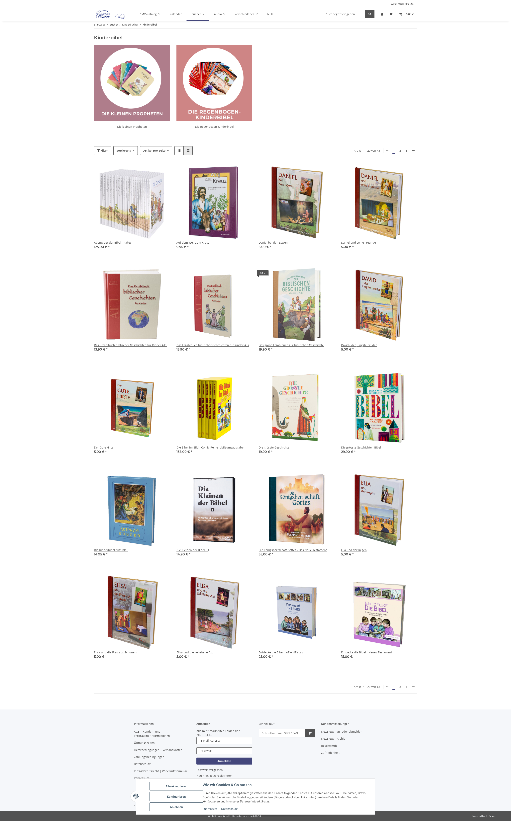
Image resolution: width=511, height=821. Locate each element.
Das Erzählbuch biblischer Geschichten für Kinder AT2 (212, 345)
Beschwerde (329, 746)
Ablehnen (176, 807)
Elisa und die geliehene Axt (194, 652)
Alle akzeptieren (176, 786)
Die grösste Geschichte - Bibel (361, 447)
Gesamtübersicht (402, 4)
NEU (270, 14)
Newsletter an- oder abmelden (341, 731)
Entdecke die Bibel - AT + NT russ (281, 652)
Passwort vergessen (209, 770)
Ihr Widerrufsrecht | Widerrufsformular (160, 771)
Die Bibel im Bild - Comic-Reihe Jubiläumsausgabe (210, 447)
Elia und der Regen (354, 550)
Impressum (210, 808)
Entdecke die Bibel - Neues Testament (366, 652)
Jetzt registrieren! (221, 776)
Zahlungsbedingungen (149, 757)
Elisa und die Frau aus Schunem (115, 652)
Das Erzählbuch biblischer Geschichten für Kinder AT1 (130, 345)
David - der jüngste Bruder (359, 345)
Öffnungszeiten (144, 743)
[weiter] (413, 150)
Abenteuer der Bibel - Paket (112, 242)
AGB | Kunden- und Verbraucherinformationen (152, 734)
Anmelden (224, 761)
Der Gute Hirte (103, 447)
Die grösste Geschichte (274, 447)
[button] (382, 14)
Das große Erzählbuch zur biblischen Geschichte (291, 345)
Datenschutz (229, 808)
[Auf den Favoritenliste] (163, 171)
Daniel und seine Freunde (358, 242)
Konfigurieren (176, 796)
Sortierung (124, 150)
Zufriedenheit (330, 753)
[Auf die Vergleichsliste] (153, 171)
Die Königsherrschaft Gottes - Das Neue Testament (293, 550)
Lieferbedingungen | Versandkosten (158, 750)
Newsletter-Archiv (333, 738)
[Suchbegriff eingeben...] (369, 14)
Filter (104, 150)
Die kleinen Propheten (132, 126)
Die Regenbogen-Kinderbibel (214, 126)
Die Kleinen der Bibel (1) (192, 550)
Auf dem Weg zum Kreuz (193, 242)
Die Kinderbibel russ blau (111, 550)
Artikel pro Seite (154, 150)
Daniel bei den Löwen (273, 242)
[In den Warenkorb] (310, 733)
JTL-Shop (490, 816)
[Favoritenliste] (391, 14)
